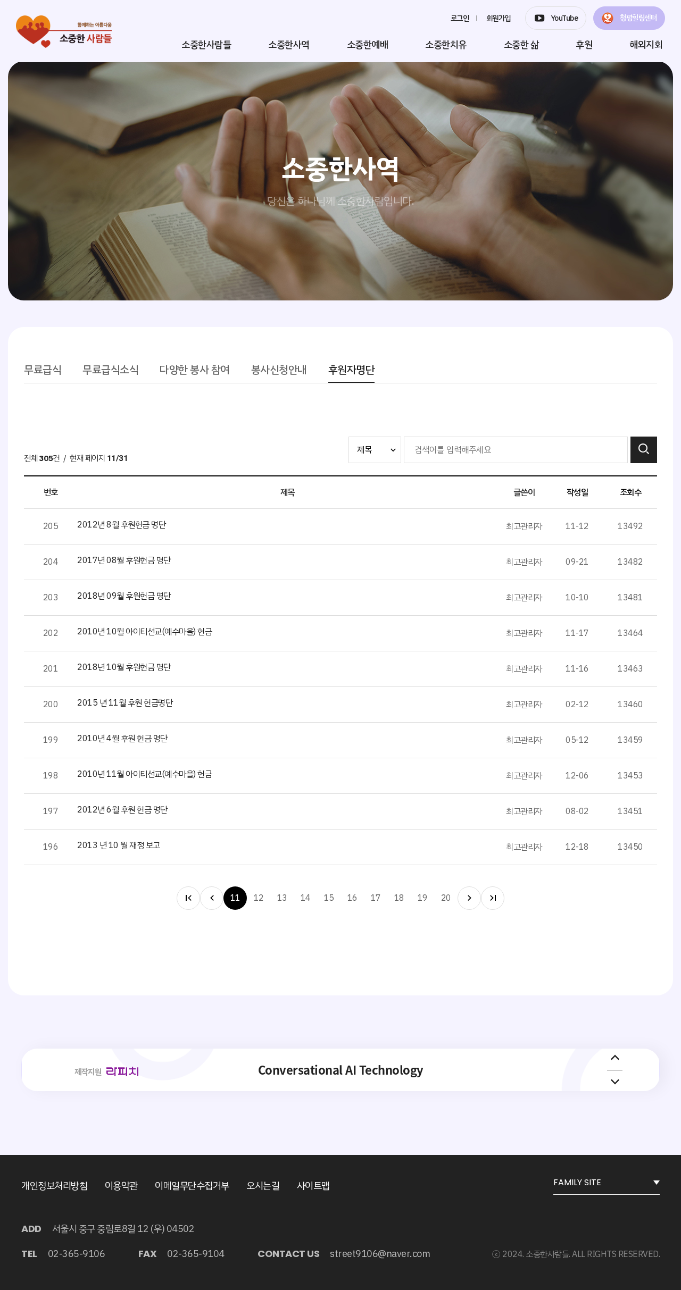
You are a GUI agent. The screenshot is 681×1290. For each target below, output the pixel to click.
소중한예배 (367, 44)
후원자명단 (351, 370)
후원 (584, 44)
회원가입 (498, 18)
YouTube (564, 18)
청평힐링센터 (638, 17)
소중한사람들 (206, 44)
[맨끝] (492, 898)
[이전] (211, 898)
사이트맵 (313, 1185)
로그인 (460, 18)
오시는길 (262, 1185)
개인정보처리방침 (54, 1185)
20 (446, 898)
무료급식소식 (110, 370)
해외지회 (645, 44)
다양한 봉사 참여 (195, 370)
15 (329, 898)
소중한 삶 (521, 44)
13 (282, 898)
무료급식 (42, 370)
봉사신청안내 (279, 370)
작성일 (577, 492)
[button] (615, 1058)
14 (306, 898)
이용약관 (121, 1185)
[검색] (643, 450)
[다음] (469, 898)
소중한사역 (289, 44)
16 (352, 898)
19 (423, 898)
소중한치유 (446, 44)
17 (376, 898)
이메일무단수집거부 (192, 1185)
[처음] (188, 898)
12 (259, 898)
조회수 (631, 492)
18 (399, 898)
